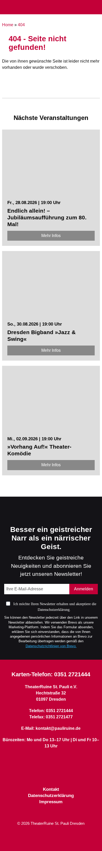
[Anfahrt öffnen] (96, 7)
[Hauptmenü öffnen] (6, 7)
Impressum (51, 801)
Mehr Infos (51, 235)
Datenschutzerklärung (51, 795)
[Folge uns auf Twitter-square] (51, 774)
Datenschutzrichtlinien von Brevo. (51, 646)
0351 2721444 (72, 674)
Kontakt (51, 789)
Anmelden (83, 589)
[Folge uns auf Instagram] (60, 774)
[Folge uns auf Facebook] (41, 774)
